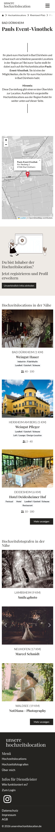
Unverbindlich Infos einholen (19, 285)
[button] (27, 174)
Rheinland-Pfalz (37, 15)
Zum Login (9, 790)
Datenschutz (10, 810)
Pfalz (51, 15)
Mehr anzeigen (41, 521)
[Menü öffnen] (47, 5)
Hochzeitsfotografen (15, 764)
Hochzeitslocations (17, 15)
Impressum (9, 815)
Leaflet (23, 217)
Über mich (8, 770)
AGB (5, 819)
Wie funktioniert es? (15, 784)
